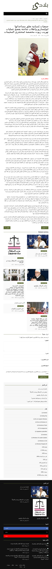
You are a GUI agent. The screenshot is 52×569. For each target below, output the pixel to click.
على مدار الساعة (43, 456)
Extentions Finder (43, 425)
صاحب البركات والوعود (40, 286)
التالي (8, 227)
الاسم (46, 353)
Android (45, 412)
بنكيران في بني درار (41, 253)
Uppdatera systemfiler (42, 431)
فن (46, 459)
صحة (46, 453)
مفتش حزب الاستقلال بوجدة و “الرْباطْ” (38, 392)
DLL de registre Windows (41, 419)
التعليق (46, 340)
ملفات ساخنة (33, 35)
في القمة (45, 468)
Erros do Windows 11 (42, 422)
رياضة (45, 450)
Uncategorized (43, 428)
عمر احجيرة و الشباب (17, 308)
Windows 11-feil (43, 440)
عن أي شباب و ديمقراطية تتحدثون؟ (39, 398)
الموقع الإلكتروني (44, 365)
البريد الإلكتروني (44, 359)
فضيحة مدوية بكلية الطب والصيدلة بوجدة (20, 543)
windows (45, 434)
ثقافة (46, 447)
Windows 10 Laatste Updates (40, 437)
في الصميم (44, 465)
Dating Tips (44, 415)
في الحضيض (44, 462)
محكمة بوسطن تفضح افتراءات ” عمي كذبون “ (37, 401)
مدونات (45, 472)
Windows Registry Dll (42, 443)
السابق (43, 227)
